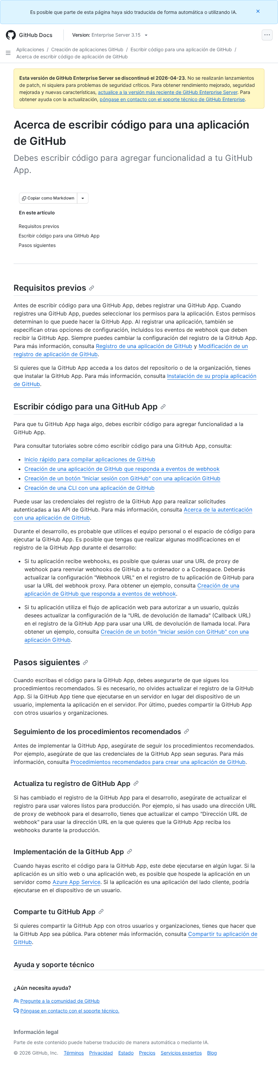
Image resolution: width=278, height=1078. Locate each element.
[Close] (258, 11)
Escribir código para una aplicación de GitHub (181, 49)
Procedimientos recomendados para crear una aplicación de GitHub (158, 761)
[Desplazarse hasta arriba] (263, 1063)
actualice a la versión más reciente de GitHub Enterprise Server (167, 92)
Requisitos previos (50, 288)
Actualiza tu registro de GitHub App (72, 783)
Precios (147, 1053)
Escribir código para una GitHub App (86, 406)
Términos (74, 1053)
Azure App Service (76, 882)
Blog (212, 1053)
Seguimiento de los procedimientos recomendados (97, 732)
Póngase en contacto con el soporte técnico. (69, 1011)
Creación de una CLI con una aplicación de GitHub (89, 487)
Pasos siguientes (47, 662)
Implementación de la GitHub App (69, 852)
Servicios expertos (181, 1053)
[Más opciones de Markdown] (82, 198)
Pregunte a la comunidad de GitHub (60, 1001)
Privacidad (101, 1053)
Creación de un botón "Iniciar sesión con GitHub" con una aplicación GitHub (122, 478)
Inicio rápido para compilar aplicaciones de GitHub (89, 459)
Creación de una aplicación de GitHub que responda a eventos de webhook (122, 468)
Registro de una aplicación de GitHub (144, 346)
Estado (126, 1053)
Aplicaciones (30, 49)
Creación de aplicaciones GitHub (87, 49)
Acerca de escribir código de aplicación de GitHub (72, 56)
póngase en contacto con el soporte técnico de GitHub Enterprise (172, 99)
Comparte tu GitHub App (55, 912)
